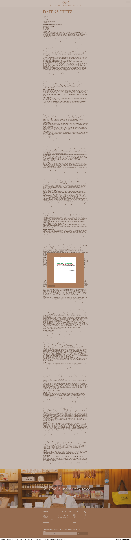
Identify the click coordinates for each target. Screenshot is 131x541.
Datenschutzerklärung (61, 539)
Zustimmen (126, 539)
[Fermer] (129, 539)
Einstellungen (119, 539)
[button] (51, 286)
